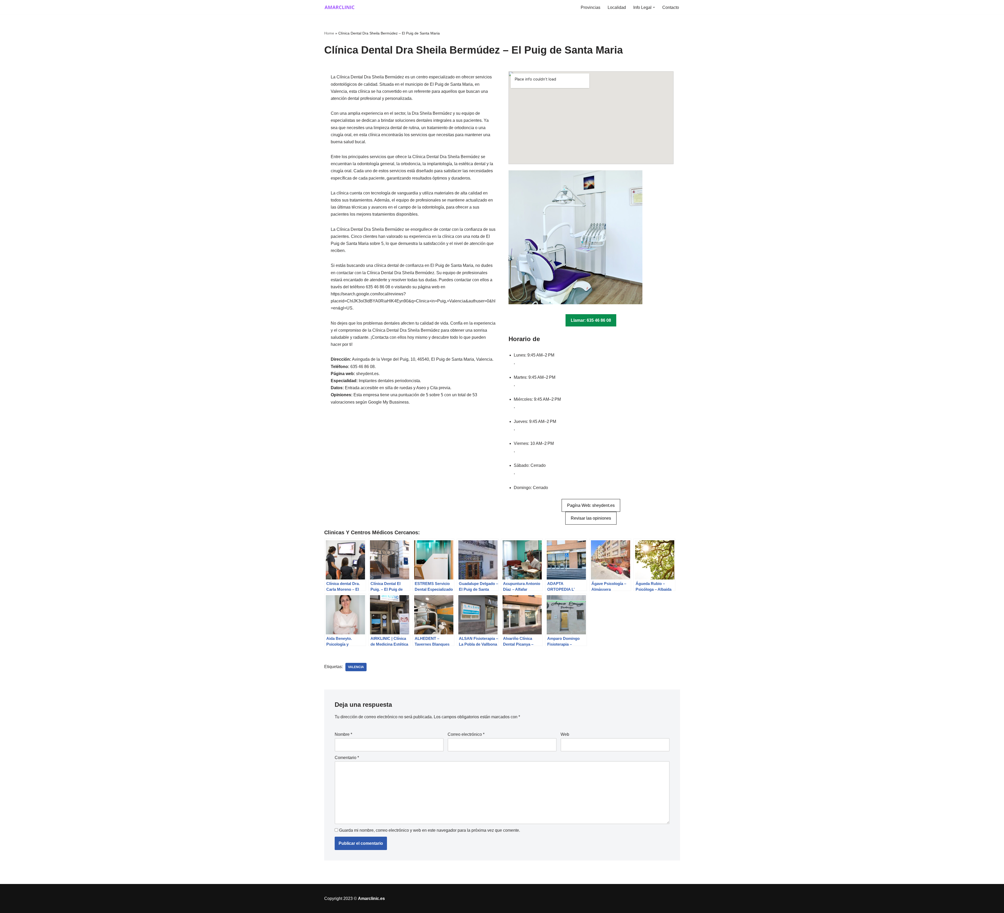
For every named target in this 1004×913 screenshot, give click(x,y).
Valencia (356, 667)
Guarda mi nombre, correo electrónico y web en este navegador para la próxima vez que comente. (429, 830)
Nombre (343, 734)
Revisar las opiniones (591, 518)
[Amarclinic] (340, 7)
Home (329, 33)
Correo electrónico (466, 734)
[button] (654, 7)
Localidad (617, 7)
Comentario (347, 757)
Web (565, 734)
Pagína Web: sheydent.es (591, 505)
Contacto (670, 7)
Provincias (590, 7)
